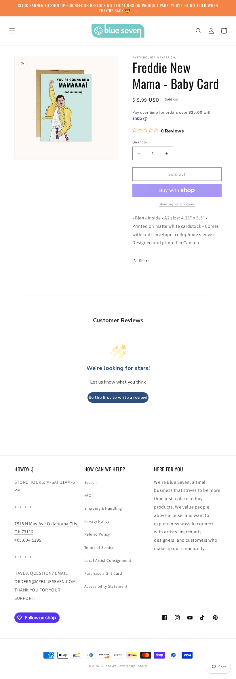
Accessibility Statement (106, 586)
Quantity (139, 142)
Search (90, 482)
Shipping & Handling (103, 508)
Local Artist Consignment (108, 560)
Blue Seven (109, 666)
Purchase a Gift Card (103, 573)
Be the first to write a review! (118, 397)
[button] (12, 30)
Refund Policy (97, 534)
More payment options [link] (177, 204)
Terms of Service (99, 547)
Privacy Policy (96, 521)
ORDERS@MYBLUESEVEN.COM (45, 582)
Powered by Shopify (132, 666)
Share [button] (144, 260)
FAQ (88, 495)
